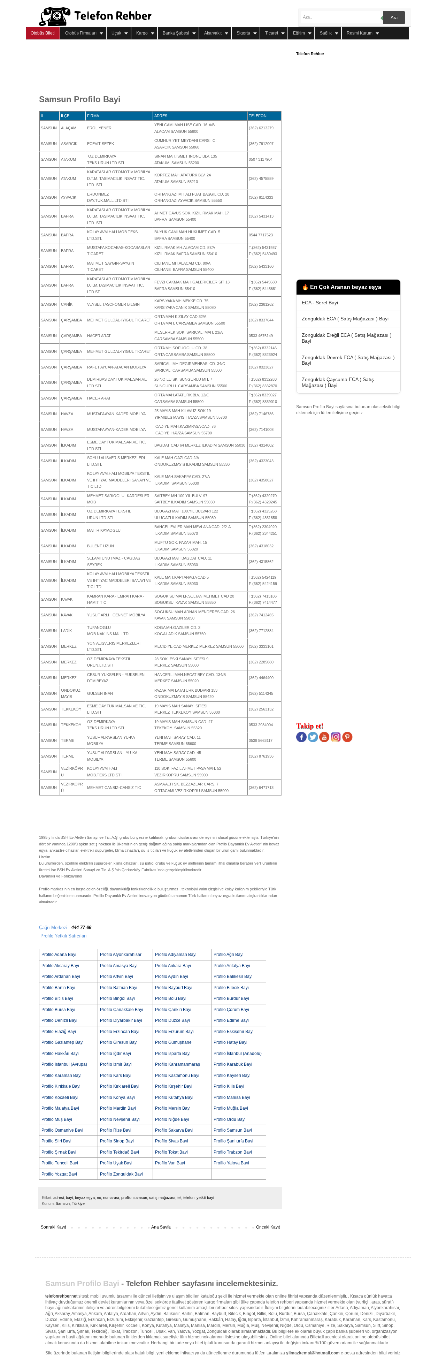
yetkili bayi (205, 1197)
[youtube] (324, 740)
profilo (126, 1197)
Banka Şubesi (176, 33)
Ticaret (271, 33)
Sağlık (326, 33)
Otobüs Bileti (43, 33)
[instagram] (336, 740)
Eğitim (299, 33)
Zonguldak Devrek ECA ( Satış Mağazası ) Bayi (348, 360)
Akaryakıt (213, 33)
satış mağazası (162, 1197)
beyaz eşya (85, 1197)
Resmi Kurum (359, 33)
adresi (58, 1197)
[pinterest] (347, 740)
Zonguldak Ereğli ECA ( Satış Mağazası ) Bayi (347, 338)
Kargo (142, 33)
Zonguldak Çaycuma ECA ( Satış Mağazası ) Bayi (338, 382)
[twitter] (313, 740)
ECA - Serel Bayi (320, 302)
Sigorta (243, 33)
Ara (394, 17)
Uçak (116, 33)
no (99, 1197)
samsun (140, 1197)
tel (179, 1197)
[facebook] (301, 740)
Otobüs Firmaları (81, 33)
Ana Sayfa (161, 1227)
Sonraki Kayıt (53, 1227)
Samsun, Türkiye (70, 1203)
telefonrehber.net (61, 1296)
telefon (188, 1197)
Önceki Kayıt (268, 1227)
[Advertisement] (166, 67)
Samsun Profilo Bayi (82, 1283)
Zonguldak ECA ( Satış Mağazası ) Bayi (345, 318)
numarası (111, 1197)
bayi (69, 1197)
